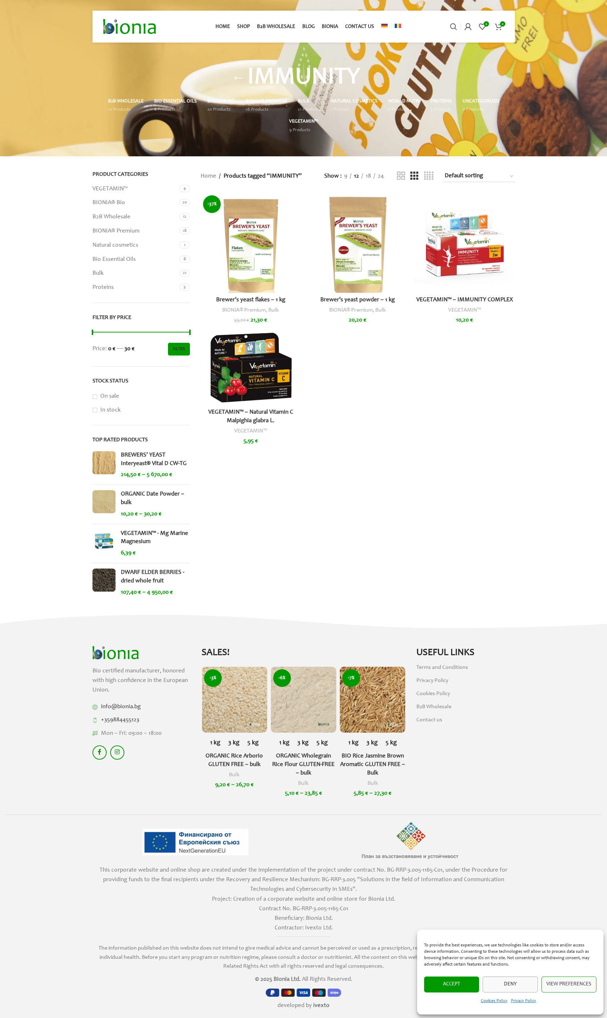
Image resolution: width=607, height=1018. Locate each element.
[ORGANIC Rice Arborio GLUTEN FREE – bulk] (234, 699)
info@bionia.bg (121, 707)
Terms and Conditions (442, 667)
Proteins (103, 288)
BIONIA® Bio (108, 203)
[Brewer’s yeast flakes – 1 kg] (250, 243)
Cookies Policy (494, 1001)
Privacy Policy (523, 1001)
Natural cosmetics (115, 245)
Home (208, 176)
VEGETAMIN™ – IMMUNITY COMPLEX (464, 300)
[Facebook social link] (99, 752)
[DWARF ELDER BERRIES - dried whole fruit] (104, 583)
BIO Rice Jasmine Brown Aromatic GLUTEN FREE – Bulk (372, 764)
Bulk (97, 273)
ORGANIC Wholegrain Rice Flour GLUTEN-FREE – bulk (303, 764)
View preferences (568, 984)
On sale (109, 396)
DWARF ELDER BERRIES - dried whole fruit (152, 577)
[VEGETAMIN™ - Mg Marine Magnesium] (104, 544)
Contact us (429, 720)
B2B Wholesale (111, 217)
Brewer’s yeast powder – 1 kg (357, 300)
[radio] (215, 743)
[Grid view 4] (428, 176)
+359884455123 (120, 720)
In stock (110, 410)
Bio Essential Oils (114, 260)
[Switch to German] (384, 26)
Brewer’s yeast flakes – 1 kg (250, 300)
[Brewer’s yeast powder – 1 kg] (358, 243)
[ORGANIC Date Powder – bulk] (104, 504)
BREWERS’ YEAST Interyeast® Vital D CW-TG (154, 459)
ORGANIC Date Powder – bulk (152, 498)
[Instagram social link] (117, 752)
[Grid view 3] (414, 176)
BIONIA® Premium (116, 231)
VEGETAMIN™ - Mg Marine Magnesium (154, 538)
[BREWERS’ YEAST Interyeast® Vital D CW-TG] (104, 465)
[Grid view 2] (401, 176)
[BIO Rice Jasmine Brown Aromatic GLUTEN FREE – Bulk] (372, 699)
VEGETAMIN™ (110, 189)
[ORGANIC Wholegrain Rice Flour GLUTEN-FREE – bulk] (303, 699)
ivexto (321, 1006)
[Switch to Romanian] (398, 26)
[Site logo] (129, 27)
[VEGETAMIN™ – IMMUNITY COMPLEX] (465, 243)
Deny (510, 984)
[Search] (453, 26)
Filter (179, 349)
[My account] (468, 26)
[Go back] (238, 78)
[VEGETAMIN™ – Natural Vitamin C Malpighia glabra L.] (250, 368)
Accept (451, 984)
